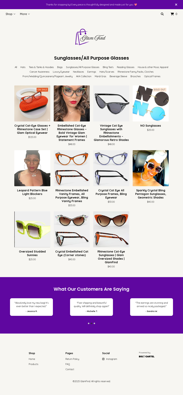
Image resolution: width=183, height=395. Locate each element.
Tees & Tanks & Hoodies (41, 67)
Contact (69, 369)
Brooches (136, 76)
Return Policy (72, 359)
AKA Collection (83, 76)
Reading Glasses (125, 67)
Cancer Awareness (39, 71)
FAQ (67, 364)
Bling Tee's (108, 67)
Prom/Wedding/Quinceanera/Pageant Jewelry (48, 76)
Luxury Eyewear (61, 71)
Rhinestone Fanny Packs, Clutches (136, 71)
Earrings (91, 71)
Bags (60, 67)
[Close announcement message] (176, 4)
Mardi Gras (100, 76)
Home (32, 359)
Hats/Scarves (107, 71)
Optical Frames (152, 76)
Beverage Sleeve (118, 76)
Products (33, 364)
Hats (22, 67)
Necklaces (78, 71)
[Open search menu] (162, 14)
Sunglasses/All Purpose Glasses (82, 67)
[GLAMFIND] (91, 36)
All (16, 67)
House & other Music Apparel (153, 67)
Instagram (111, 359)
